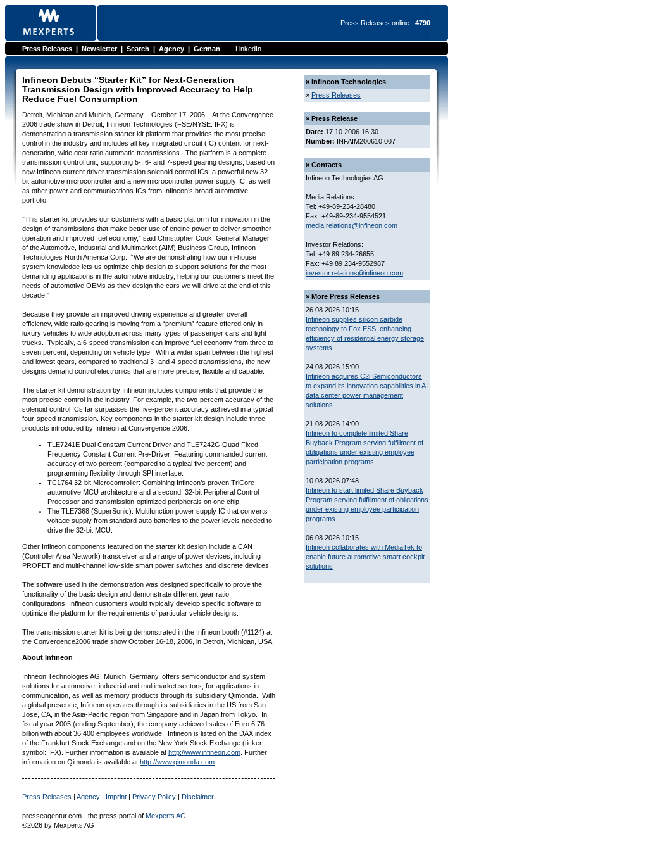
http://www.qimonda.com (177, 762)
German (207, 49)
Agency (171, 49)
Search (138, 49)
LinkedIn (248, 49)
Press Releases (47, 49)
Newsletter (99, 49)
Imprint (116, 796)
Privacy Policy (154, 796)
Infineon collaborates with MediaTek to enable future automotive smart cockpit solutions (365, 556)
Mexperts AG (166, 815)
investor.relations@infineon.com (354, 273)
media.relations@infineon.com (351, 225)
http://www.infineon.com (204, 752)
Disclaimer (198, 796)
